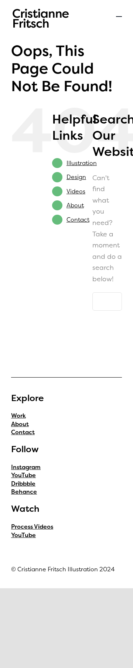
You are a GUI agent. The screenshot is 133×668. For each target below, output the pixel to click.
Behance (24, 491)
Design (76, 177)
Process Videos (32, 526)
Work (18, 415)
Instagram (26, 467)
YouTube (23, 475)
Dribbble (23, 483)
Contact (77, 219)
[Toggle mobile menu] (119, 13)
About (75, 205)
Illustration (81, 163)
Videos (75, 191)
